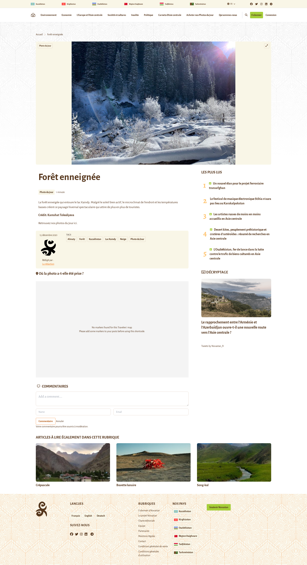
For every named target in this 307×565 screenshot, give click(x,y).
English (88, 516)
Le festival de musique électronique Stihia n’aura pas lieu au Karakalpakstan (240, 201)
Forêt (82, 239)
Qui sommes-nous (228, 15)
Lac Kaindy (110, 239)
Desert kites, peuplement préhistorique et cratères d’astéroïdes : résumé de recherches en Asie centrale (240, 234)
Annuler (60, 421)
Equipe (141, 526)
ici (75, 223)
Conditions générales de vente (153, 546)
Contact (142, 541)
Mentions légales (146, 536)
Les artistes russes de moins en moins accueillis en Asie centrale (235, 216)
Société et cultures (117, 15)
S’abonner (256, 15)
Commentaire (46, 421)
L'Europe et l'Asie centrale (89, 15)
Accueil (39, 34)
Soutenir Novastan (218, 507)
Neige (123, 239)
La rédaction (48, 264)
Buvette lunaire (126, 485)
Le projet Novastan (147, 515)
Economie (67, 15)
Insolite (135, 15)
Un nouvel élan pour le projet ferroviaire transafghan (236, 186)
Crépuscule (43, 485)
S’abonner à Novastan (149, 510)
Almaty (71, 239)
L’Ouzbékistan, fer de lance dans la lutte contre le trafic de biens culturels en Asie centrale (237, 254)
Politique (148, 15)
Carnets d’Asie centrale (169, 15)
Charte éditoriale (146, 520)
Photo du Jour (137, 239)
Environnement (48, 15)
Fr (231, 4)
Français (75, 516)
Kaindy (85, 202)
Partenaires (143, 531)
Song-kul (203, 485)
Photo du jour (45, 46)
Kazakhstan (95, 239)
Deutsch (101, 516)
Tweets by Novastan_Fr (212, 346)
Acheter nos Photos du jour (200, 15)
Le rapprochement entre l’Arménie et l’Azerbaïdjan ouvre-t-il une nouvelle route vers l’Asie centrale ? (233, 327)
